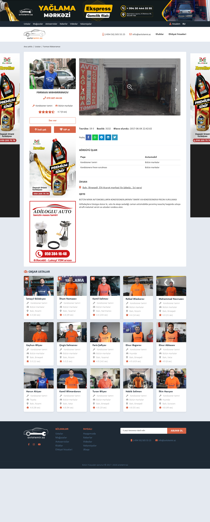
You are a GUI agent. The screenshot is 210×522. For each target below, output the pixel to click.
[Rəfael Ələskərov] (138, 286)
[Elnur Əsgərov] (138, 332)
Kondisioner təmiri (39, 303)
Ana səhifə (28, 47)
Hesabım (176, 24)
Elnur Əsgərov (133, 345)
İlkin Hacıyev (166, 391)
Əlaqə (86, 449)
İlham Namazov (68, 299)
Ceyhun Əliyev (34, 345)
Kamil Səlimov (100, 299)
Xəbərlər (64, 24)
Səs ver (53, 120)
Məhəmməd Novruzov (171, 299)
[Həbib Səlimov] (138, 378)
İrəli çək (41, 129)
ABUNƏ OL (177, 430)
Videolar (74, 24)
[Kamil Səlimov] (105, 286)
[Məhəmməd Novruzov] (171, 286)
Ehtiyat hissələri (177, 34)
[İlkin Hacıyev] (171, 378)
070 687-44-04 (54, 98)
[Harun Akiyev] (39, 378)
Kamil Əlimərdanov (70, 391)
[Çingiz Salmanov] (72, 332)
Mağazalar (38, 24)
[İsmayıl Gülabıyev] (39, 286)
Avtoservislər (51, 24)
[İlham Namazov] (72, 286)
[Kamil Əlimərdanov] (72, 378)
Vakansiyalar (86, 24)
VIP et (66, 129)
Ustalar (27, 24)
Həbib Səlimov (134, 391)
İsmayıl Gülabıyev (36, 299)
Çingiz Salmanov (68, 345)
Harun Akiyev (33, 391)
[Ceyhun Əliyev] (39, 332)
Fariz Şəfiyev (99, 345)
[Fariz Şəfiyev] (105, 332)
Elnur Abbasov (167, 345)
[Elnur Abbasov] (171, 332)
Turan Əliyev (100, 391)
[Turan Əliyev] (105, 378)
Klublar (160, 34)
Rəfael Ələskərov (135, 299)
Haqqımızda (89, 433)
